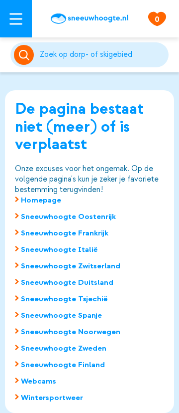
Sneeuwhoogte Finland (63, 365)
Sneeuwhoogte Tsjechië (64, 299)
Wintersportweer (52, 398)
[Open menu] (16, 18)
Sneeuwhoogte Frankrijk (64, 233)
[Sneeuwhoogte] (89, 18)
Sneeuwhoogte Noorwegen (70, 332)
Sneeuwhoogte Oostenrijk (68, 216)
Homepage (41, 200)
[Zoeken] (102, 55)
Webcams (38, 381)
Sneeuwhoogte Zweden (63, 348)
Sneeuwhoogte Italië (59, 249)
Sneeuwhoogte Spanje (61, 315)
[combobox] (102, 55)
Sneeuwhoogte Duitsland (67, 282)
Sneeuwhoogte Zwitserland (70, 266)
